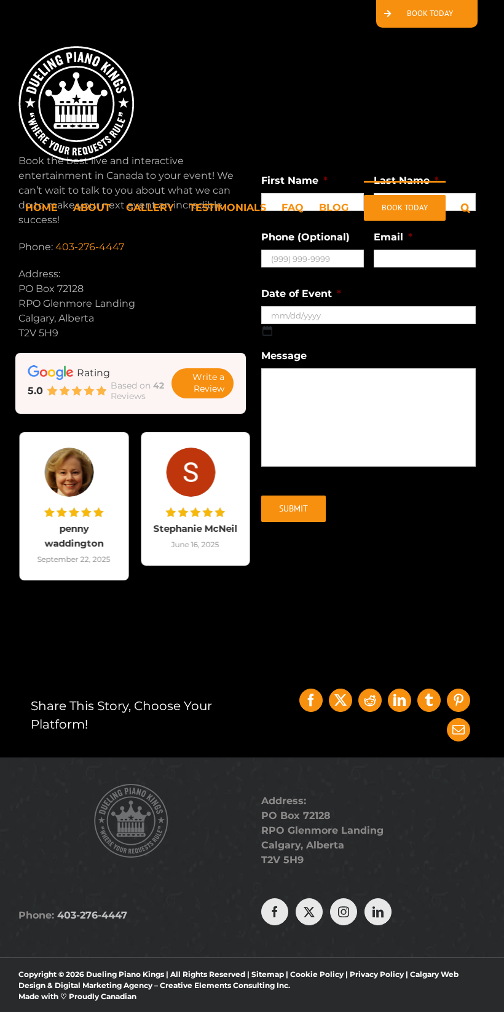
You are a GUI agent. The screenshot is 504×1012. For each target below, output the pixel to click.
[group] (70, 515)
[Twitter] (309, 911)
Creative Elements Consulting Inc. (225, 985)
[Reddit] (370, 700)
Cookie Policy (317, 974)
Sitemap (267, 974)
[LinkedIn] (399, 700)
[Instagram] (343, 911)
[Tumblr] (429, 700)
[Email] (458, 730)
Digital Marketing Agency (103, 985)
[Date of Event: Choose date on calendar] (267, 331)
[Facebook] (311, 700)
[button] (465, 206)
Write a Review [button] (208, 383)
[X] (340, 700)
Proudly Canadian (102, 996)
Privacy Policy (377, 974)
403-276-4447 (89, 247)
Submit (293, 508)
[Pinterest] (458, 700)
